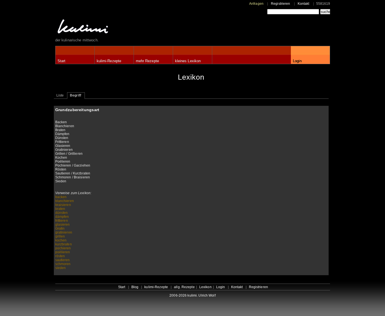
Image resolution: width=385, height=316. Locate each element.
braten (60, 209)
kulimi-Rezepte (109, 61)
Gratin (60, 228)
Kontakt (303, 4)
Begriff (75, 95)
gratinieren (63, 232)
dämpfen (62, 217)
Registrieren (280, 4)
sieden (60, 268)
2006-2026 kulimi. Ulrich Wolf (192, 295)
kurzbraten (63, 244)
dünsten (61, 213)
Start (61, 61)
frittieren (61, 221)
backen (61, 197)
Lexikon (205, 287)
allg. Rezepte (184, 287)
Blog (134, 287)
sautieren (62, 260)
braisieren (63, 205)
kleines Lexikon (188, 61)
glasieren (62, 225)
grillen (60, 236)
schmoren (63, 264)
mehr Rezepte (147, 61)
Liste (60, 95)
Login (297, 61)
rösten (60, 256)
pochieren (63, 248)
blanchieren (64, 201)
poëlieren (62, 252)
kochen (61, 240)
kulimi (108, 28)
